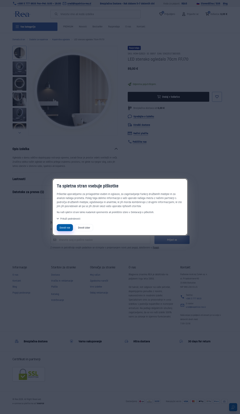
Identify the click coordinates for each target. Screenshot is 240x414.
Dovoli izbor (84, 227)
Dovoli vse (65, 227)
